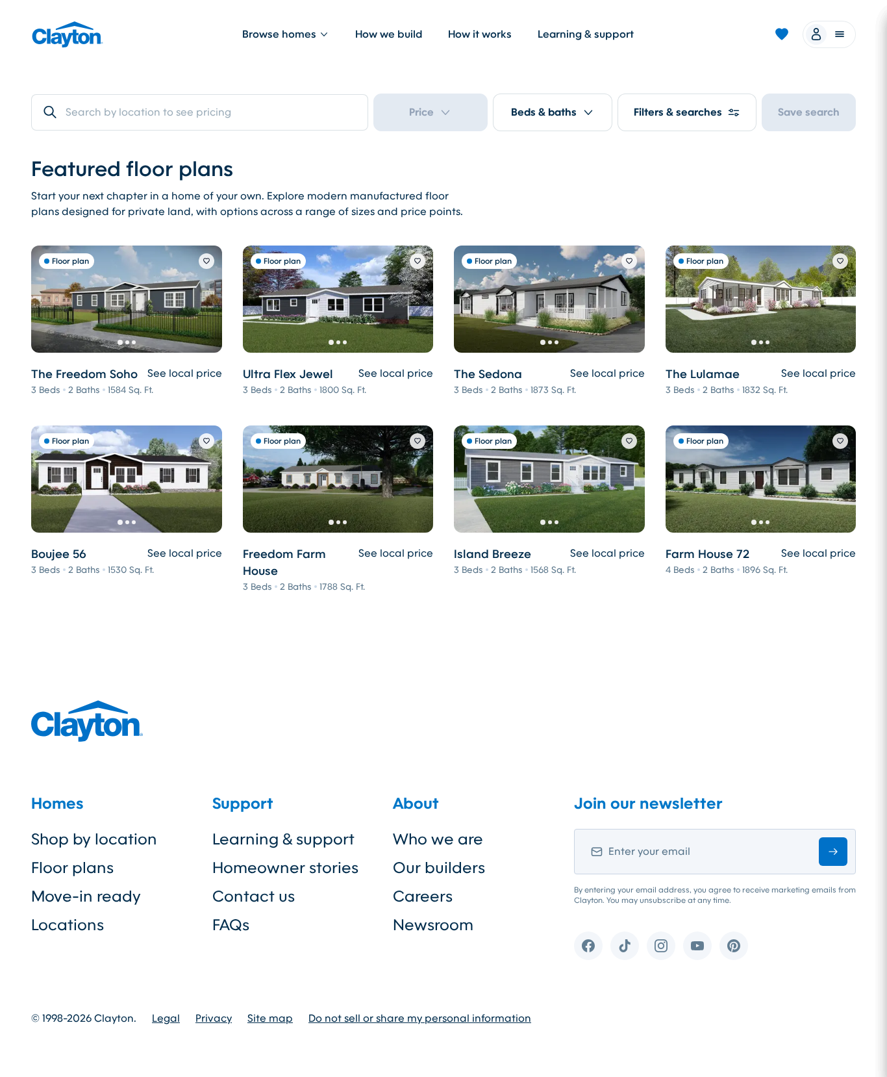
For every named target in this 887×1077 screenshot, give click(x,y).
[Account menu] (829, 34)
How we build (388, 34)
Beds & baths (544, 112)
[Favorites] (781, 34)
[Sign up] (833, 851)
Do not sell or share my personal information (419, 1018)
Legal (166, 1018)
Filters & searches (678, 112)
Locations (67, 925)
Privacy (213, 1018)
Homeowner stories (285, 867)
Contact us (253, 896)
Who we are (438, 839)
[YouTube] (697, 945)
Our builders (439, 867)
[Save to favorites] (206, 261)
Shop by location (94, 839)
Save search (809, 112)
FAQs (230, 925)
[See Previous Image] (48, 299)
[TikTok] (624, 945)
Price (421, 112)
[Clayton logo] (67, 34)
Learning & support (586, 34)
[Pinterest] (733, 945)
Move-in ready (86, 896)
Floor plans (72, 867)
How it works (480, 34)
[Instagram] (661, 945)
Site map (270, 1018)
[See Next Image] (205, 299)
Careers (423, 896)
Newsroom (433, 925)
